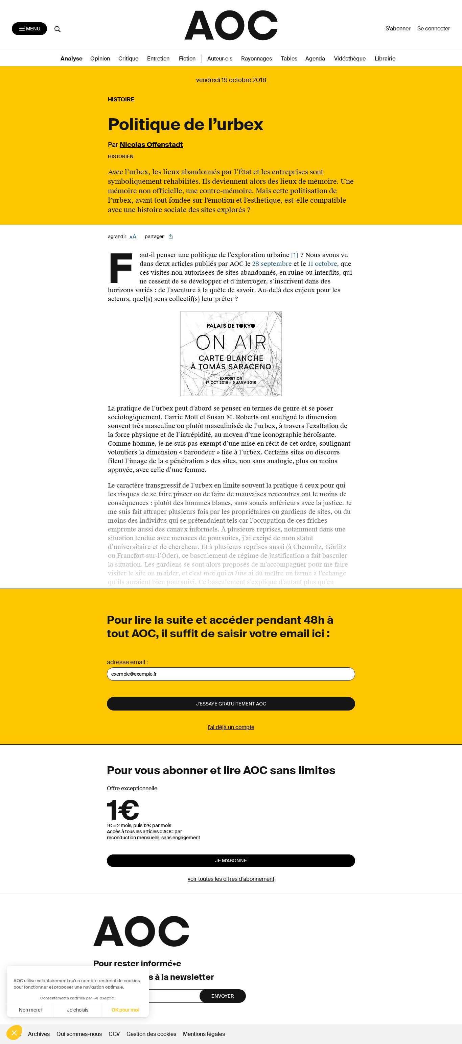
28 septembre (272, 264)
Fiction (187, 58)
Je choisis (77, 1010)
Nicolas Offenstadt (151, 144)
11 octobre (322, 264)
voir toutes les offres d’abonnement (231, 879)
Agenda (315, 58)
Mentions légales (204, 1034)
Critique (128, 58)
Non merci (30, 1010)
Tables (289, 58)
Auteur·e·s (219, 58)
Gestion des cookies (152, 1034)
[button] (14, 1032)
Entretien (158, 58)
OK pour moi (125, 1010)
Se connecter (433, 28)
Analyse (72, 58)
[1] (295, 255)
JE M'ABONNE (231, 860)
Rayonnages (256, 58)
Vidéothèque (350, 58)
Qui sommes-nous (79, 1034)
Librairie (385, 58)
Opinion (100, 58)
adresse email (126, 662)
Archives (39, 1034)
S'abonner (398, 28)
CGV (114, 1034)
